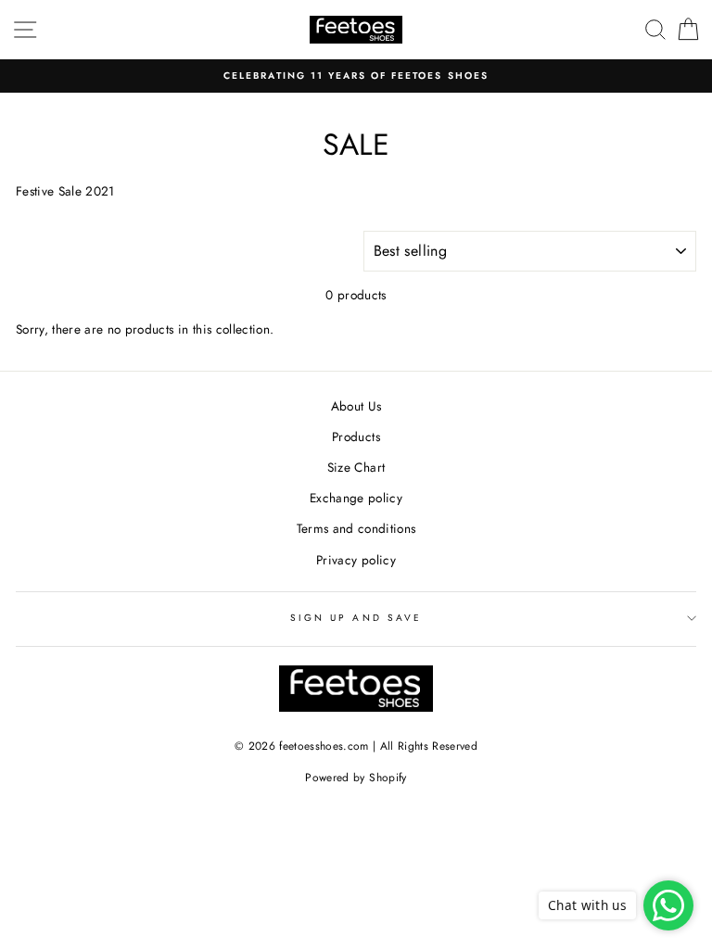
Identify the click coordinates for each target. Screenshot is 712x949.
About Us (356, 406)
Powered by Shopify (355, 777)
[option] (356, 76)
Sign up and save (356, 618)
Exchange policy (356, 497)
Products (356, 436)
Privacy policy (356, 559)
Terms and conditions (356, 528)
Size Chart (356, 467)
